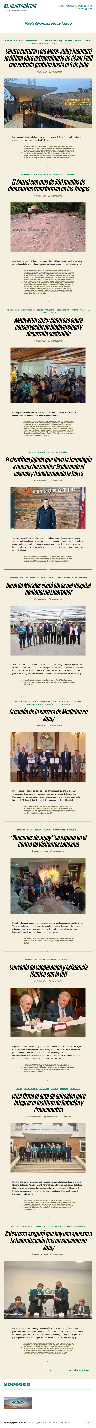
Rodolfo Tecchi (45, 811)
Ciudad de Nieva (45, 149)
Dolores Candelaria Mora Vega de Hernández (62, 149)
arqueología (38, 1200)
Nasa (70, 559)
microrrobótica (56, 559)
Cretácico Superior (44, 273)
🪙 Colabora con (80, 6)
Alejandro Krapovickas (37, 271)
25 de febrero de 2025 (56, 341)
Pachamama (38, 940)
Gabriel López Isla (28, 279)
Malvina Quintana (61, 431)
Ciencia (38, 1346)
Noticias (77, 41)
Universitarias (21, 701)
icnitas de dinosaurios (42, 282)
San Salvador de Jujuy (39, 43)
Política (58, 1226)
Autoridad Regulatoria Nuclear (51, 1200)
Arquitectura (32, 41)
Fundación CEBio (62, 428)
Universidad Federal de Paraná (62, 288)
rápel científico (40, 286)
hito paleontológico (54, 279)
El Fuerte (38, 428)
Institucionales (63, 578)
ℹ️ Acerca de (70, 6)
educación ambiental (29, 428)
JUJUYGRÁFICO (18, 1422)
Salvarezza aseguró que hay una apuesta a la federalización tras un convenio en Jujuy (48, 1240)
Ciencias (32, 452)
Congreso (34, 424)
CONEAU (56, 806)
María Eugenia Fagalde (33, 153)
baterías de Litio (50, 1344)
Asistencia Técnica (37, 1065)
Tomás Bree (55, 940)
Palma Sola (33, 286)
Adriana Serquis (27, 1200)
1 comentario (67, 1117)
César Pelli (37, 149)
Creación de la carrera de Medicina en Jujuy (48, 714)
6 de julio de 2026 (56, 72)
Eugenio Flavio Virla (40, 680)
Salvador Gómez (49, 286)
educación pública (44, 556)
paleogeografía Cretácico (57, 284)
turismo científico (48, 288)
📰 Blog (89, 6)
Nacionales (44, 1088)
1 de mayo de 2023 (57, 599)
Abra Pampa (26, 146)
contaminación (59, 424)
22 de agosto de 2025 (56, 196)
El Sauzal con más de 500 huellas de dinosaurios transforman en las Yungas (48, 185)
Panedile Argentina (34, 155)
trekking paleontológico (35, 288)
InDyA (58, 1205)
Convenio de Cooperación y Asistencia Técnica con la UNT (48, 970)
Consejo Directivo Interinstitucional (54, 1202)
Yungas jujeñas (41, 293)
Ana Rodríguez (59, 422)
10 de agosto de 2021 (52, 1117)
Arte (41, 41)
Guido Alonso (44, 279)
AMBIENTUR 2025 (49, 422)
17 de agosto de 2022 (58, 851)
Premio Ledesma (46, 940)
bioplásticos (46, 1065)
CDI (61, 1200)
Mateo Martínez (58, 682)
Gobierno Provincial (45, 310)
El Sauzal (38, 174)
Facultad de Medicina (65, 806)
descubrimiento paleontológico (58, 273)
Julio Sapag (35, 284)
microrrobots (64, 559)
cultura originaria (59, 938)
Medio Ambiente (62, 310)
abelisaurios (26, 271)
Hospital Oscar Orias (61, 680)
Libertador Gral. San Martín (52, 808)
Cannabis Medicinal (55, 1065)
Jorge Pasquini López (62, 151)
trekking (25, 288)
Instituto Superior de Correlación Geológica (61, 282)
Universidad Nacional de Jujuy (48, 1207)
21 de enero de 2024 (56, 480)
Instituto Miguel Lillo (46, 431)
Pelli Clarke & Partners (46, 155)
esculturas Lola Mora (29, 151)
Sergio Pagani (65, 1069)
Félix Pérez (54, 428)
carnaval (34, 938)
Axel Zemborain (56, 146)
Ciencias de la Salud (48, 806)
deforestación (33, 426)
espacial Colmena (66, 556)
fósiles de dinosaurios (67, 277)
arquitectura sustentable (45, 146)
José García (36, 1069)
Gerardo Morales (50, 151)
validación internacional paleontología (54, 291)
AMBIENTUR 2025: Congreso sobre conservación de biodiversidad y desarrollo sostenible (48, 326)
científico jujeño (27, 556)
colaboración (27, 424)
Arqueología (26, 174)
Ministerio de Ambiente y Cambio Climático (40, 433)
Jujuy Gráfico (43, 72)
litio (50, 1069)
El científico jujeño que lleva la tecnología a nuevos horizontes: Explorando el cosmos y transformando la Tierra (48, 466)
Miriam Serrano (56, 1069)
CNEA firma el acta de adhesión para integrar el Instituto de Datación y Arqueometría (48, 1102)
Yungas (35, 293)
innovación (63, 1348)
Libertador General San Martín (22, 578)
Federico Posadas (40, 151)
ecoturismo (66, 426)
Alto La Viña (19, 41)
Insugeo (25, 284)
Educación (33, 701)
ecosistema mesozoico (58, 275)
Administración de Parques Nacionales (34, 422)
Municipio (68, 41)
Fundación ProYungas (34, 431)
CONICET (68, 271)
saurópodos (67, 286)
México (49, 559)
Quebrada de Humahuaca (59, 155)
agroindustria (27, 1065)
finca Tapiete (35, 277)
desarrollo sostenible (56, 426)
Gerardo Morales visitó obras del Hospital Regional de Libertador (48, 588)
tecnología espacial (40, 561)
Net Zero (63, 153)
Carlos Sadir (64, 146)
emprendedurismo (55, 556)
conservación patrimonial (30, 273)
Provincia (87, 41)
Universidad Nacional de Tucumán (46, 157)
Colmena (35, 556)
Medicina (31, 811)
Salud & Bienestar (79, 578)
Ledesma (77, 701)
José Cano (30, 1069)
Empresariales (59, 830)
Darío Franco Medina (42, 851)
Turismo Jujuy (32, 157)
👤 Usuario (88, 9)
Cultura (8, 41)
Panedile (25, 155)
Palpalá (68, 153)
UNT (32, 684)
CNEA (64, 1200)
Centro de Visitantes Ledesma (45, 938)
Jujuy (30, 284)
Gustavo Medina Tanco (40, 559)
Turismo (62, 43)
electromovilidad (48, 1067)
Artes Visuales (27, 938)
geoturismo (37, 279)
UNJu (47, 813)
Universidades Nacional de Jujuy (52, 1353)
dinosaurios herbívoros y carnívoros (41, 275)
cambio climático (68, 422)
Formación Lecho (44, 277)
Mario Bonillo (49, 682)
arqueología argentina (39, 1344)
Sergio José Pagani (55, 811)
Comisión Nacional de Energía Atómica (54, 1346)
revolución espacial (28, 561)
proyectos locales (64, 433)
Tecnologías (61, 452)
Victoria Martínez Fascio (63, 157)
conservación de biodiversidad (46, 424)
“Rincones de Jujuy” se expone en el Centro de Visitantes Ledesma (48, 840)
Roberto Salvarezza (59, 1350)
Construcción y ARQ (53, 41)
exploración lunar (28, 559)
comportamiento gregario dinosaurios (55, 271)
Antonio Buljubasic (28, 680)
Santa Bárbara (59, 174)
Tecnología (69, 1350)
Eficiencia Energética (37, 1067)
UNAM (48, 561)
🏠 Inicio (61, 6)
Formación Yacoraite (55, 277)
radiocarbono (50, 1350)
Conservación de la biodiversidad (20, 310)
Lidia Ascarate (44, 1069)
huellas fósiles (64, 279)
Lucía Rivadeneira (44, 284)
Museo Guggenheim (54, 153)
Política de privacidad (37, 1422)
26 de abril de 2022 (56, 981)
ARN (34, 1200)
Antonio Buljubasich (29, 806)
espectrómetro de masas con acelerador (34, 1348)
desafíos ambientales (44, 426)
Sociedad (54, 43)
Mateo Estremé (44, 153)
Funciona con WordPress (59, 1422)
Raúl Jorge (38, 811)
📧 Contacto (80, 9)
